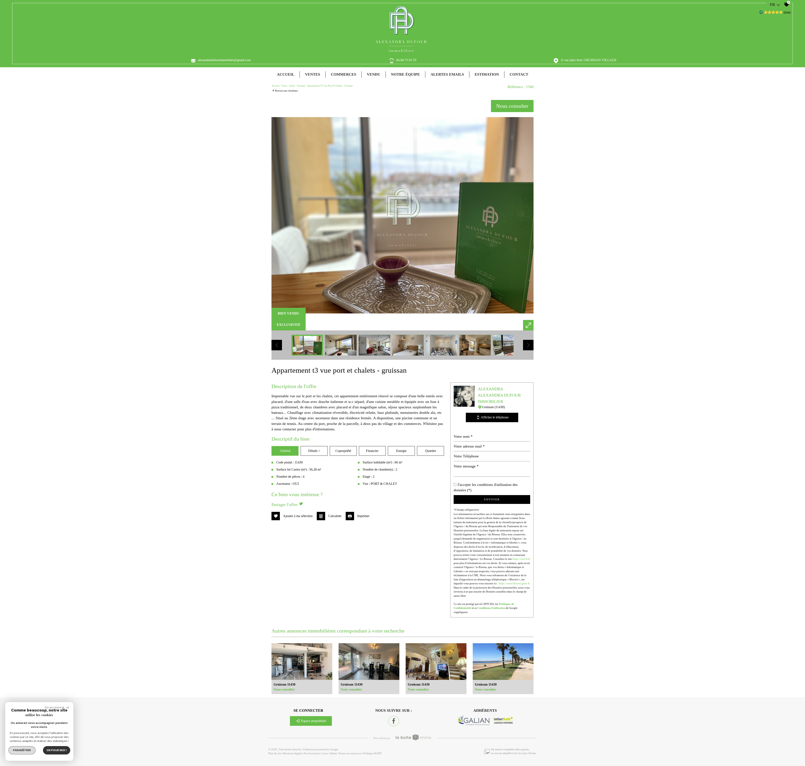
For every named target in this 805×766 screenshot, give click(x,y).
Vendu (373, 74)
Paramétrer (22, 750)
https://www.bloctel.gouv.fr (514, 583)
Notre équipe (405, 74)
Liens (325, 753)
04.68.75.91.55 (406, 60)
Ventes (312, 74)
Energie (401, 451)
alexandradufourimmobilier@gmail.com (224, 60)
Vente (284, 85)
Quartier (430, 451)
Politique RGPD (372, 753)
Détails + (314, 451)
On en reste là (55, 707)
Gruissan (301, 85)
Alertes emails (447, 74)
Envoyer (492, 499)
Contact (519, 74)
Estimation (487, 74)
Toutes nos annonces (350, 753)
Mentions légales (292, 753)
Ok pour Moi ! (57, 750)
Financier (372, 451)
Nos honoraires (312, 753)
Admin (333, 753)
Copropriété (343, 451)
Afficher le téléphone (493, 417)
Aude (292, 85)
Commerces (343, 74)
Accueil (285, 74)
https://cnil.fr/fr (521, 558)
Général (285, 451)
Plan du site (275, 753)
